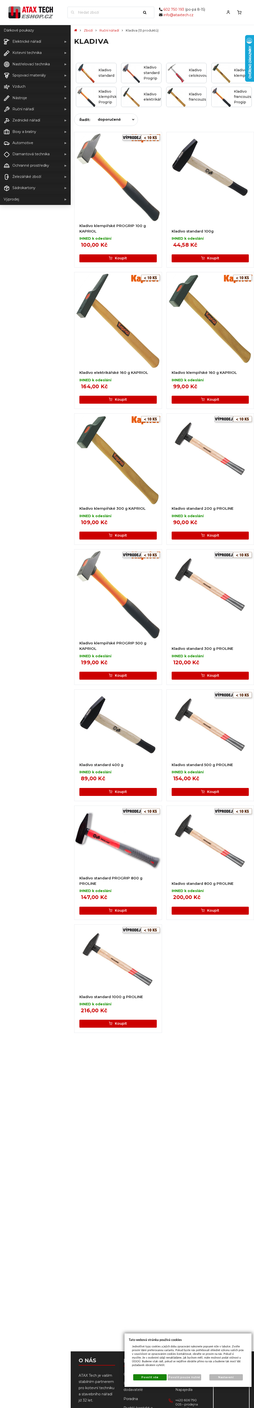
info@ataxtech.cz (178, 15)
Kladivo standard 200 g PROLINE (202, 508)
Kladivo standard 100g (193, 231)
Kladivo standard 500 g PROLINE (202, 765)
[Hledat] (146, 12)
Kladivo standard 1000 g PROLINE (111, 997)
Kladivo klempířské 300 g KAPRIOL (112, 508)
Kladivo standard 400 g (101, 765)
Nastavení (226, 1377)
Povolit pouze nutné (184, 1377)
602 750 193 (173, 9)
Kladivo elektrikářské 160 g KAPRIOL (113, 372)
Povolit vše (150, 1377)
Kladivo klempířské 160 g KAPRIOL (204, 372)
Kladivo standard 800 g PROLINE (202, 883)
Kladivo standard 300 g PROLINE (202, 648)
